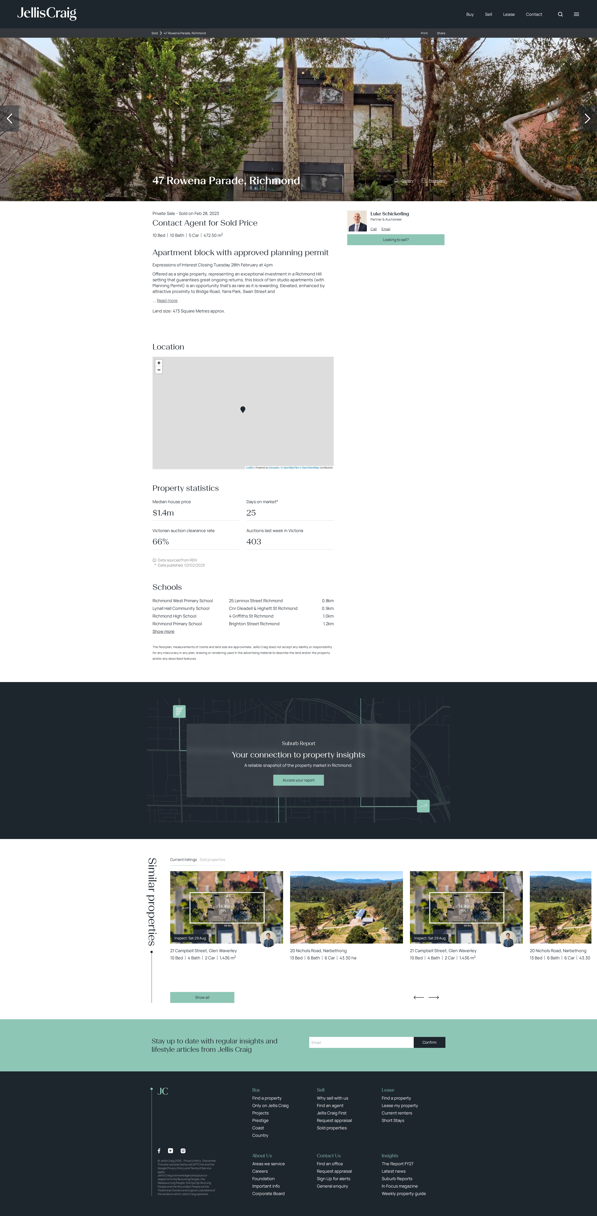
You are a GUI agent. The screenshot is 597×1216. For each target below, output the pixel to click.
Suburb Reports (397, 1178)
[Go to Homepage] (46, 14)
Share (441, 33)
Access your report (299, 780)
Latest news (394, 1171)
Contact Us (329, 1155)
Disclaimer (209, 1161)
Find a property (267, 1098)
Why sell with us (332, 1098)
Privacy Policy (192, 1161)
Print (424, 33)
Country (260, 1135)
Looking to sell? (396, 239)
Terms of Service (201, 1168)
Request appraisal (334, 1120)
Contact (534, 14)
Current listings (183, 859)
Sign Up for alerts (333, 1178)
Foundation (263, 1178)
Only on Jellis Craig (270, 1105)
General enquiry (332, 1186)
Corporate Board (268, 1193)
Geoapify (274, 467)
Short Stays (393, 1120)
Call (374, 229)
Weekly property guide (404, 1193)
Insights (390, 1155)
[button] (242, 409)
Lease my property (400, 1105)
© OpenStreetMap (309, 467)
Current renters (397, 1113)
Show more (163, 631)
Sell (488, 14)
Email (386, 229)
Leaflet (249, 467)
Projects (260, 1113)
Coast (258, 1128)
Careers (260, 1171)
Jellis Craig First (332, 1113)
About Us (262, 1155)
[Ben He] (268, 939)
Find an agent (330, 1105)
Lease (509, 14)
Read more (167, 300)
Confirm (430, 1042)
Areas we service (268, 1163)
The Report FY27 (397, 1163)
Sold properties (212, 859)
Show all (202, 997)
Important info (266, 1186)
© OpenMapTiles (290, 467)
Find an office (330, 1163)
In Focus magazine (400, 1186)
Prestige (260, 1120)
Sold (155, 33)
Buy (470, 14)
